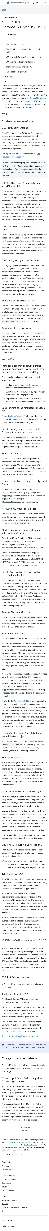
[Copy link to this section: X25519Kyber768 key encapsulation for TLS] (4, 943)
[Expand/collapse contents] (17, 35)
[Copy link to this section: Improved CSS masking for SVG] (37, 301)
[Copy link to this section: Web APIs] (16, 359)
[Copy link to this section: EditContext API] (20, 453)
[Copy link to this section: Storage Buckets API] (25, 757)
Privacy (10, 1220)
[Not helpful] (19, 22)
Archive (4, 1187)
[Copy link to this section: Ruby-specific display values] (33, 328)
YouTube (5, 1204)
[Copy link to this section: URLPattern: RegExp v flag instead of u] (44, 845)
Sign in (43, 3)
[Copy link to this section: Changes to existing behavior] (40, 1058)
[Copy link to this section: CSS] (9, 114)
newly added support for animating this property (22, 241)
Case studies (6, 1183)
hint (20, 701)
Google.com (27, 104)
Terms (4, 1220)
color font (33, 238)
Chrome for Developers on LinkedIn (14, 1207)
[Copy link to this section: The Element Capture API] (30, 994)
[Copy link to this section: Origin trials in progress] (33, 977)
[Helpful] (16, 22)
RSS (3, 1211)
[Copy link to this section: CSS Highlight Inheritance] (30, 128)
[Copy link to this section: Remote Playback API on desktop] (38, 612)
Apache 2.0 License (30, 1145)
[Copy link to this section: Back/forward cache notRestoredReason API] (7, 411)
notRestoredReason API (15, 416)
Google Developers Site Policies (18, 1147)
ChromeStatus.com (38, 98)
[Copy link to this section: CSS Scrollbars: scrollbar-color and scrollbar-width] (22, 186)
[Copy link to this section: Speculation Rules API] (26, 633)
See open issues (7, 1170)
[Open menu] (3, 2)
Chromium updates (9, 1179)
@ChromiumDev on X (9, 1200)
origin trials (6, 987)
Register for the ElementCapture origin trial (20, 1036)
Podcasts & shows (8, 1190)
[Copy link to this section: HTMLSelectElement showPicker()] (41, 509)
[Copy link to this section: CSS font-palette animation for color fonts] (10, 230)
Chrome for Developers (10, 17)
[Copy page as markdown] (39, 27)
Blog (4, 9)
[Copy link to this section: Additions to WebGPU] (26, 874)
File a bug (5, 1166)
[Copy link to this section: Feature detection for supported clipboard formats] (12, 484)
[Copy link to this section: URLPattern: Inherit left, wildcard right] (43, 791)
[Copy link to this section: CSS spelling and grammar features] (41, 260)
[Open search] (32, 2)
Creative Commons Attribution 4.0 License (24, 1142)
